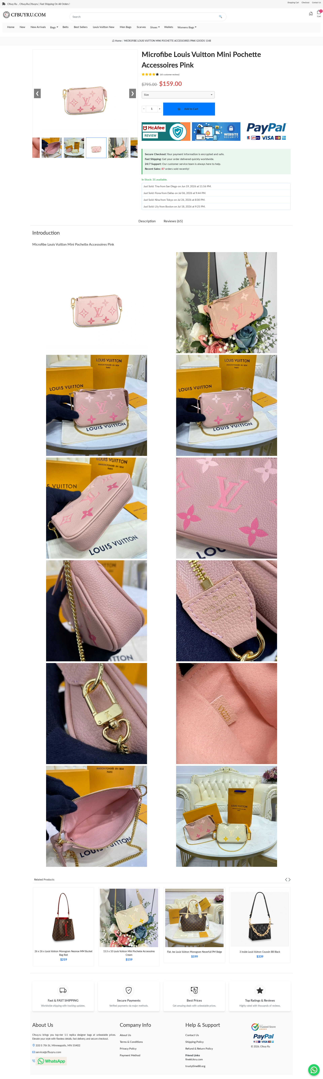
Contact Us (316, 3)
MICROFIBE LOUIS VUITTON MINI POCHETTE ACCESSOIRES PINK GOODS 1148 (167, 41)
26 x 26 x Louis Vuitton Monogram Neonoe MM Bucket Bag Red (63, 953)
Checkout (305, 3)
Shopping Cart (293, 3)
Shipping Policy (194, 1042)
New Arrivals (38, 27)
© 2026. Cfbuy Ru (260, 1046)
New (22, 27)
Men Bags (125, 27)
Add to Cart (191, 109)
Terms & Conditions (131, 1042)
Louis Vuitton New (103, 27)
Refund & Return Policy (199, 1048)
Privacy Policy (128, 1048)
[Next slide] (289, 879)
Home (10, 27)
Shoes (153, 27)
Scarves (141, 27)
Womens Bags (185, 27)
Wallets (168, 27)
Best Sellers (80, 27)
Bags (53, 27)
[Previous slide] (286, 879)
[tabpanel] (63, 928)
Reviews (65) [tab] (173, 221)
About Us (125, 1035)
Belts (65, 27)
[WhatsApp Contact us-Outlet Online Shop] (314, 1070)
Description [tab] (147, 221)
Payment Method (130, 1055)
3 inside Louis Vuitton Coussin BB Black (260, 952)
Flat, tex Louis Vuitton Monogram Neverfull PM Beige (194, 952)
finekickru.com (194, 1059)
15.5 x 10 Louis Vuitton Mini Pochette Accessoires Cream (129, 953)
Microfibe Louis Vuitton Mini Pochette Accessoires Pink (73, 244)
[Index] (311, 14)
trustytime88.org (195, 1066)
